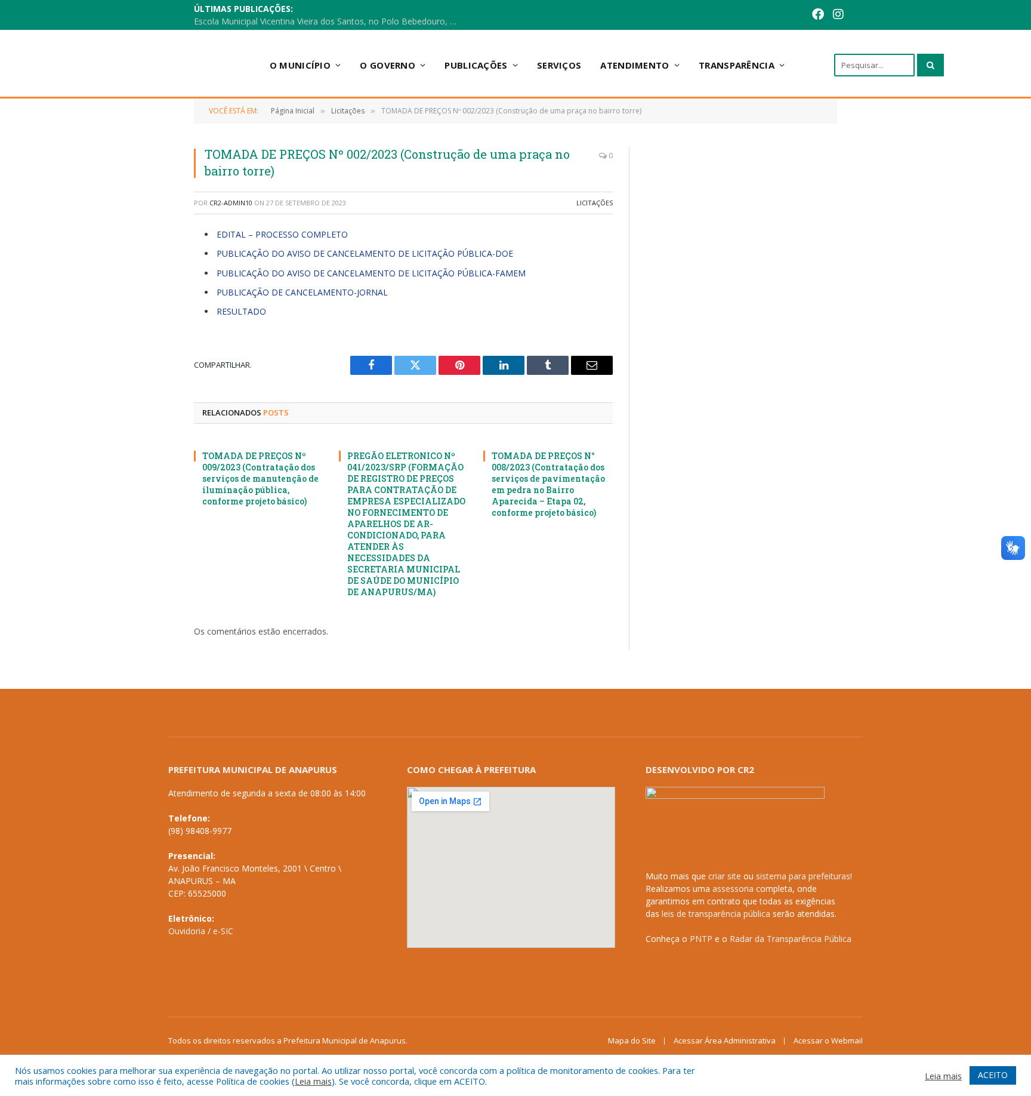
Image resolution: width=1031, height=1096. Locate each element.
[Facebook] (799, 15)
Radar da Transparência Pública (790, 938)
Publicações (475, 65)
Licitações (594, 202)
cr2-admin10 (230, 202)
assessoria (733, 888)
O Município (300, 65)
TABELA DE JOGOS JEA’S (361, 15)
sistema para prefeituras (803, 876)
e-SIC (223, 931)
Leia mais (313, 1081)
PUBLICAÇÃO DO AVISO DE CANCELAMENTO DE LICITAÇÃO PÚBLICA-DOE (365, 253)
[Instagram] (819, 15)
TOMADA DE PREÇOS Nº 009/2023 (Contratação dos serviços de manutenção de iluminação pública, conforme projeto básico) (260, 478)
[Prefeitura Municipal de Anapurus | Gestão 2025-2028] (158, 64)
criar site (724, 876)
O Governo (387, 65)
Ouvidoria (186, 931)
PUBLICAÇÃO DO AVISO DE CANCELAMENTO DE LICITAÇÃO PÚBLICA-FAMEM (371, 273)
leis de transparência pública (716, 913)
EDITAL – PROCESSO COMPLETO (282, 234)
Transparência (736, 65)
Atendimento (634, 65)
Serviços (559, 65)
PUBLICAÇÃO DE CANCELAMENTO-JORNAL (302, 292)
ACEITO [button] (993, 1074)
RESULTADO (241, 311)
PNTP (701, 938)
